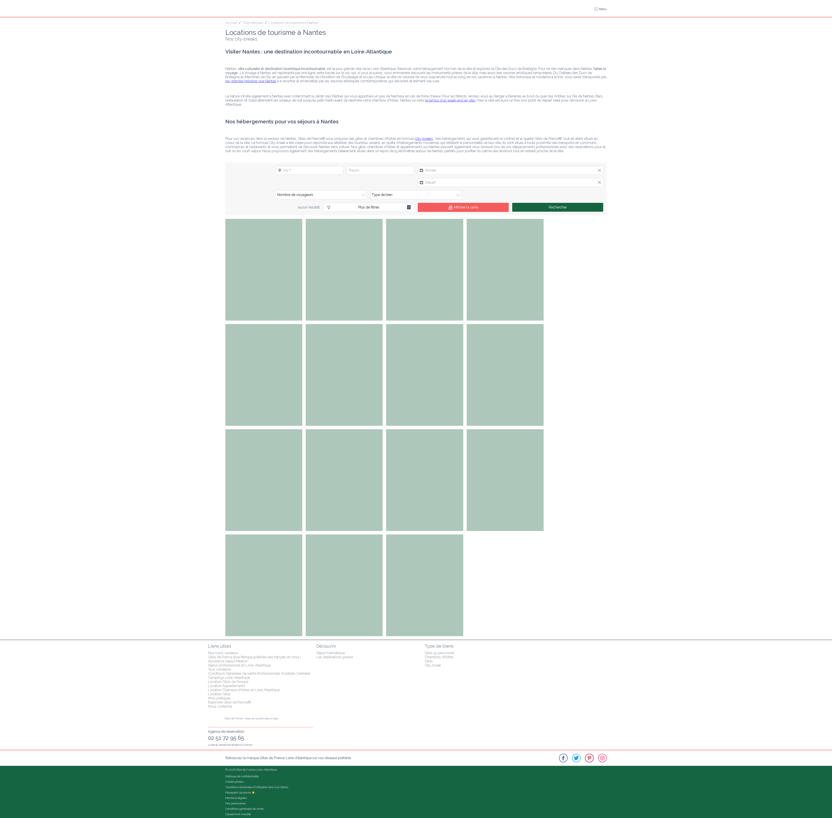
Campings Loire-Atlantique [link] (229, 678)
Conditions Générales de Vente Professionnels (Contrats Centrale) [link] (259, 673)
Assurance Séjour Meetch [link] (228, 661)
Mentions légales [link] (236, 798)
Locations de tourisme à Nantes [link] (293, 23)
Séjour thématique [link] (330, 653)
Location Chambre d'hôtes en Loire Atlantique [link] (244, 690)
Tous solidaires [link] (219, 669)
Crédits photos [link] (234, 781)
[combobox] (309, 170)
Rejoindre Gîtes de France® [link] (229, 702)
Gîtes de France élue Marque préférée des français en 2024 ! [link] (254, 657)
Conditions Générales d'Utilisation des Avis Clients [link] (256, 787)
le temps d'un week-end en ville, (450, 100)
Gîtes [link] (429, 661)
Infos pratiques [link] (219, 698)
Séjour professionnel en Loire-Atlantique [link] (239, 665)
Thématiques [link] (253, 23)
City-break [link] (433, 665)
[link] (563, 758)
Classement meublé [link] (238, 814)
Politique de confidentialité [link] (242, 776)
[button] (600, 9)
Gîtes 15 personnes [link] (439, 653)
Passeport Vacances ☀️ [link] (240, 792)
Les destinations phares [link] (334, 657)
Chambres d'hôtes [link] (439, 657)
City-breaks (424, 139)
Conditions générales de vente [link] (244, 808)
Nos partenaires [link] (235, 803)
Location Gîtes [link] (219, 694)
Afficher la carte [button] (465, 207)
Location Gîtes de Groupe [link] (228, 682)
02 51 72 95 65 (226, 738)
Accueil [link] (231, 23)
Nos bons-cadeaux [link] (223, 653)
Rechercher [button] (558, 207)
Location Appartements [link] (226, 686)
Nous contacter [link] (220, 706)
